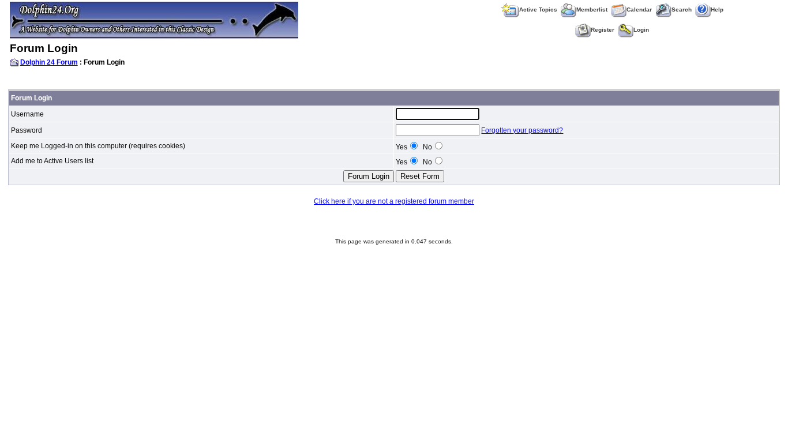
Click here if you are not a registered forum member (394, 201)
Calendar (639, 9)
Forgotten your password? (522, 130)
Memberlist (591, 9)
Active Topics (538, 9)
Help (717, 9)
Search (681, 9)
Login (641, 30)
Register (602, 30)
